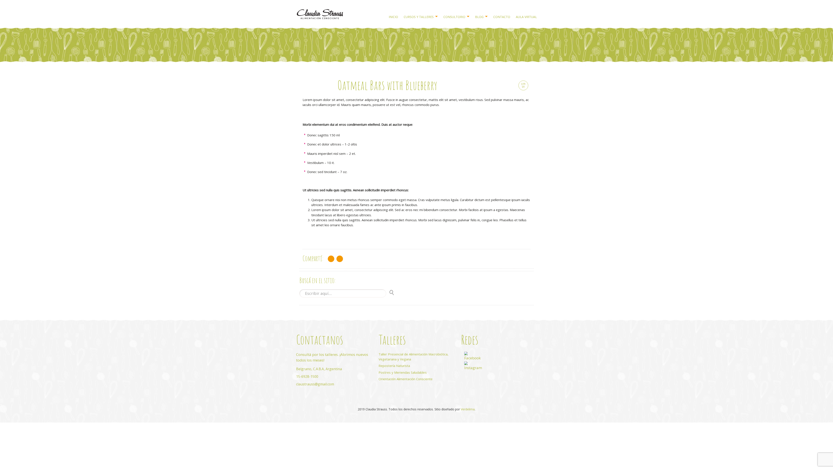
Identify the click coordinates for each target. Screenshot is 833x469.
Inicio (393, 17)
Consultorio (454, 17)
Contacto (501, 17)
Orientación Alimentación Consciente (406, 379)
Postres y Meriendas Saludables (403, 372)
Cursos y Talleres (419, 17)
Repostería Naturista (394, 365)
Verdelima (468, 409)
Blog (479, 17)
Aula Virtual (526, 17)
